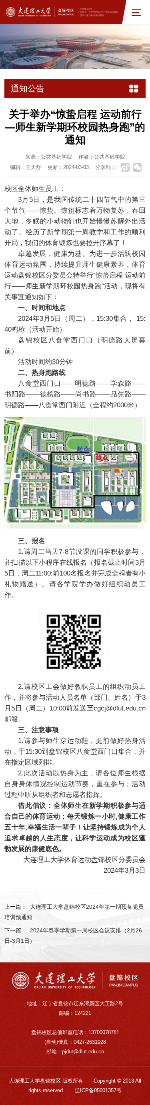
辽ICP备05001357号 (98, 1090)
